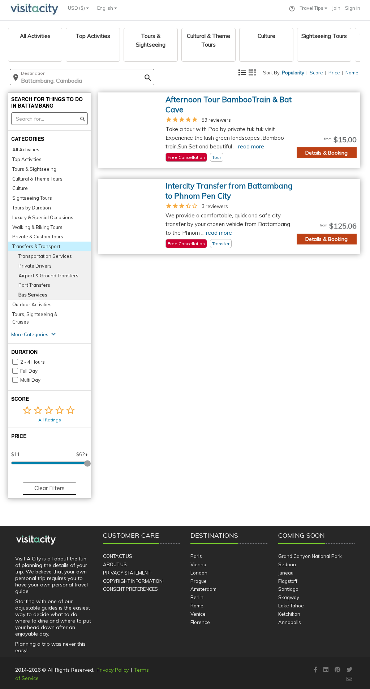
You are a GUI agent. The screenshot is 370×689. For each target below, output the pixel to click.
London (198, 573)
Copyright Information (133, 581)
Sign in (352, 8)
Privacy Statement (126, 573)
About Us (115, 564)
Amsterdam (203, 589)
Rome (196, 605)
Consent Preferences (130, 589)
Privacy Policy (112, 670)
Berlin (196, 597)
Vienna (198, 564)
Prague (198, 581)
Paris (196, 556)
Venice (198, 614)
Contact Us (117, 556)
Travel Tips (312, 8)
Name (351, 72)
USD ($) (77, 8)
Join (336, 8)
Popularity (293, 72)
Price (334, 72)
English (105, 8)
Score (316, 72)
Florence (200, 622)
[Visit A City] (36, 540)
